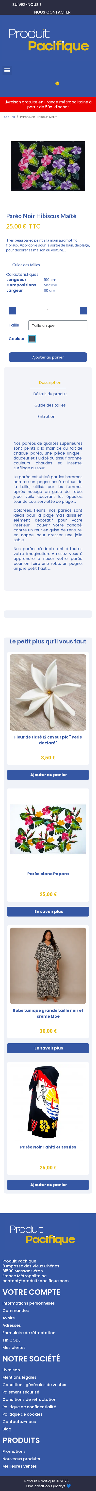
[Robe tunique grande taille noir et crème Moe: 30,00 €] (48, 981)
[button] (7, 70)
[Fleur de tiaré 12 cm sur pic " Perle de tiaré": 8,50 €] (48, 708)
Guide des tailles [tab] (50, 405)
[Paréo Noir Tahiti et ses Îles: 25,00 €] (48, 1118)
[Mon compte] (39, 86)
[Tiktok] (68, 4)
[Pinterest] (53, 4)
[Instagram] (60, 4)
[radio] (32, 339)
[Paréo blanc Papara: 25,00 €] (48, 845)
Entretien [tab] (46, 416)
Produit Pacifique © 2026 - (48, 1481)
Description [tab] (50, 382)
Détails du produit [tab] (50, 394)
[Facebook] (45, 4)
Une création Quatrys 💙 (48, 1486)
